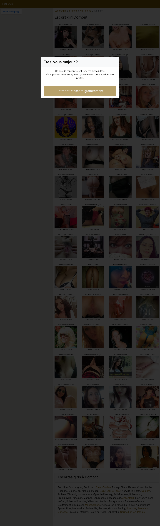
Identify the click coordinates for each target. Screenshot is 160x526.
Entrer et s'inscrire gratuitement (80, 91)
